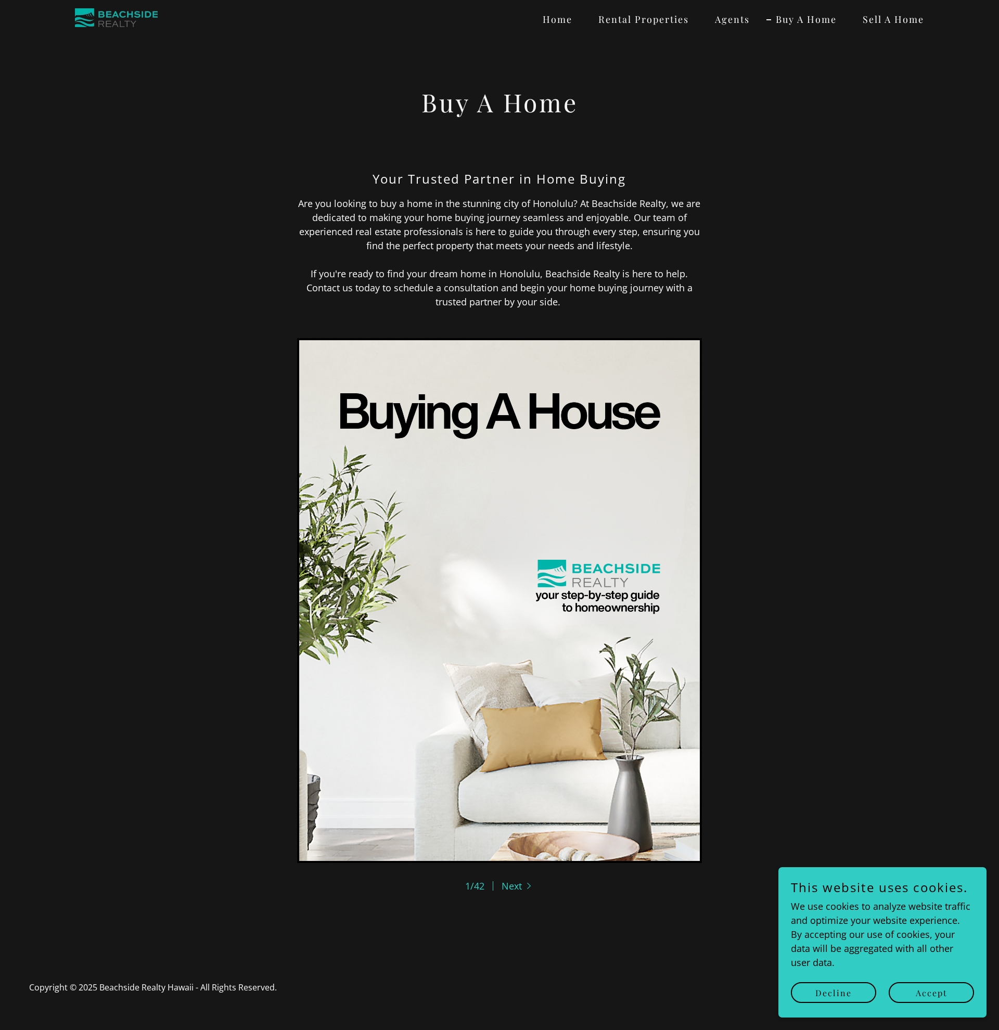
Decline (833, 992)
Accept (931, 992)
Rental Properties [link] (643, 19)
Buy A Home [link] (806, 19)
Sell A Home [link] (893, 19)
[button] (518, 886)
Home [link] (557, 19)
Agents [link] (732, 19)
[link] (116, 16)
